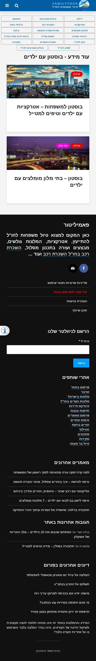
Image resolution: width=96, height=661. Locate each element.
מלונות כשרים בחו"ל (75, 401)
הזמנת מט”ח (48, 36)
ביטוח (16, 30)
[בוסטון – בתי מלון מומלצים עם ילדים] (48, 153)
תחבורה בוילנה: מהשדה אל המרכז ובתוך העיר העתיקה (51, 510)
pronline (41, 651)
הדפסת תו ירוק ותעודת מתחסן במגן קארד (60, 611)
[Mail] (72, 268)
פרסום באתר (80, 387)
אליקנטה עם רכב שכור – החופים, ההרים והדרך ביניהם (51, 491)
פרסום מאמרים (78, 415)
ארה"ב (76, 74)
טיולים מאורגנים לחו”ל (32, 48)
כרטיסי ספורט (79, 36)
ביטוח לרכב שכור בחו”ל (16, 36)
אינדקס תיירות (79, 406)
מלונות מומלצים (80, 30)
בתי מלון (63, 145)
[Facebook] (83, 268)
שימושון (16, 19)
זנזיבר (85, 392)
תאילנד (84, 429)
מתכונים (83, 434)
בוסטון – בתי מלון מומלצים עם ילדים (49, 181)
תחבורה (16, 42)
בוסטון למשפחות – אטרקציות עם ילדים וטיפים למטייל (50, 110)
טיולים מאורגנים (48, 19)
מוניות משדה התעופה (48, 30)
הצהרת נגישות (77, 301)
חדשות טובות (80, 410)
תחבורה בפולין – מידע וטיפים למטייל (48, 546)
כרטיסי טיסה (16, 24)
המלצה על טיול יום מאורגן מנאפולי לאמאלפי (57, 575)
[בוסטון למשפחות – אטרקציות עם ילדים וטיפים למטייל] (48, 81)
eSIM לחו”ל (64, 48)
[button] (4, 330)
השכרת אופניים (48, 42)
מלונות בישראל (78, 396)
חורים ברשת (80, 425)
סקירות (84, 439)
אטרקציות (80, 24)
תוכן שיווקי (79, 310)
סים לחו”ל (79, 42)
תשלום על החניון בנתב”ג (71, 584)
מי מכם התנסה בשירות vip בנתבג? (64, 602)
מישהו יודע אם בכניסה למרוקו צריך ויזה (61, 593)
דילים (79, 19)
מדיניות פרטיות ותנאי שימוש (67, 283)
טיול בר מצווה (79, 443)
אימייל (84, 341)
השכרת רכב (48, 24)
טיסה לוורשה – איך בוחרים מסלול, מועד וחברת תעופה (51, 482)
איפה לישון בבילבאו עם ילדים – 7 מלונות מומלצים (54, 500)
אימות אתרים (80, 420)
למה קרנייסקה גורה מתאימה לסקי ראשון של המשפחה (51, 472)
